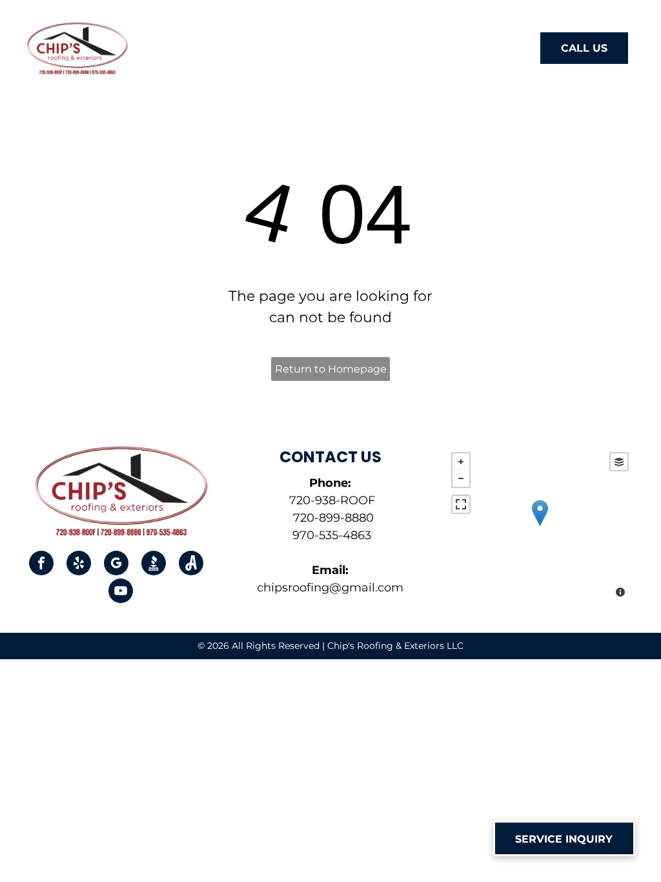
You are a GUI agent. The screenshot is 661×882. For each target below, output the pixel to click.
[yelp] (78, 565)
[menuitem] (171, 50)
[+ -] (540, 526)
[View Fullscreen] (461, 504)
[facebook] (41, 565)
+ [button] (461, 461)
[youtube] (120, 592)
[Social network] (153, 565)
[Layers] (619, 461)
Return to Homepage (331, 369)
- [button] (461, 478)
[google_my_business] (116, 565)
